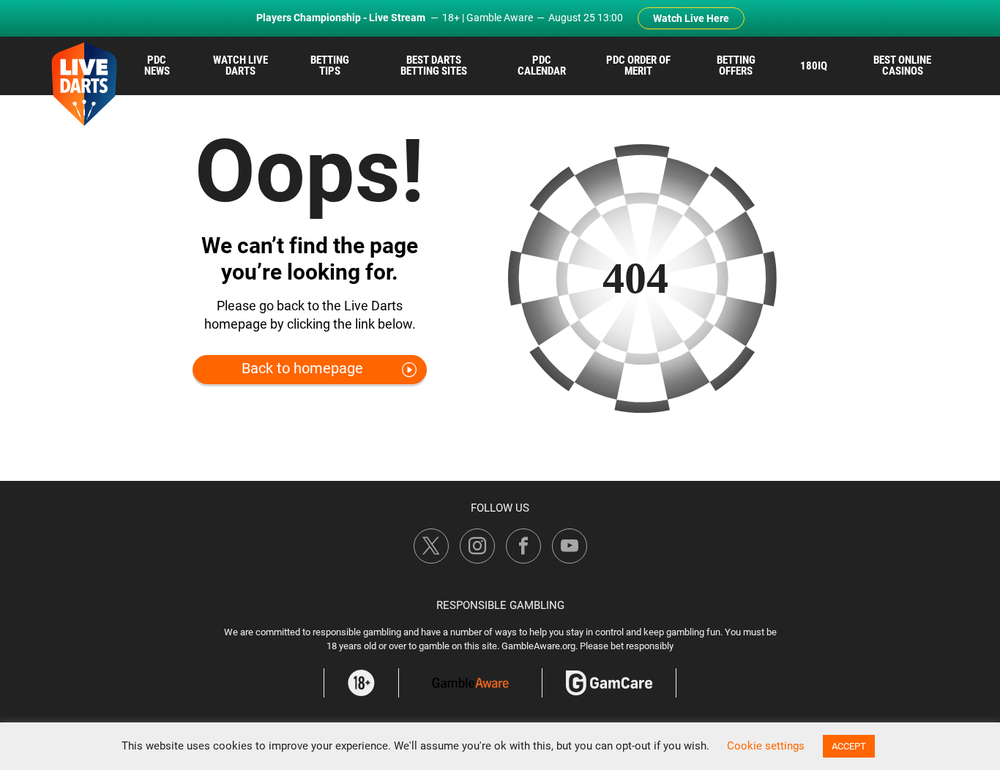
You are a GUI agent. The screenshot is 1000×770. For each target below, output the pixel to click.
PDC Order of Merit (638, 65)
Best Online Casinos (902, 65)
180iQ (813, 65)
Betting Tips (329, 65)
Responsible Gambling (500, 605)
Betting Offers (736, 65)
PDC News (157, 65)
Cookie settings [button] (766, 745)
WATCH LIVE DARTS (240, 65)
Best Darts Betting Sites (433, 65)
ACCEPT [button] (849, 746)
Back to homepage (302, 368)
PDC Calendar (542, 65)
